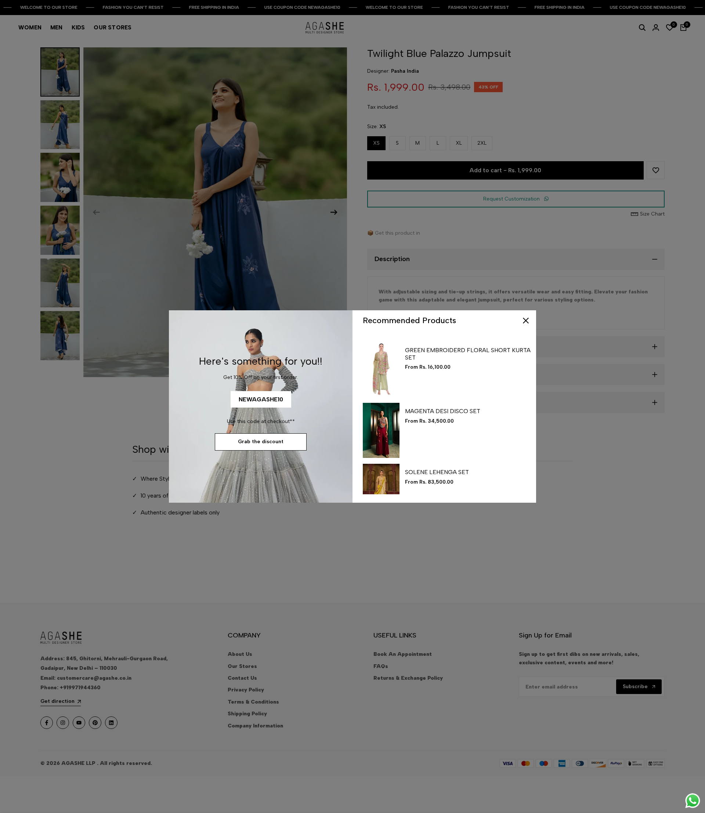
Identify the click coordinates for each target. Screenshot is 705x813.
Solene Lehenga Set (437, 472)
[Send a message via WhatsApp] (692, 800)
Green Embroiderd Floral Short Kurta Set (468, 354)
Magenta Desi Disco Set (442, 411)
